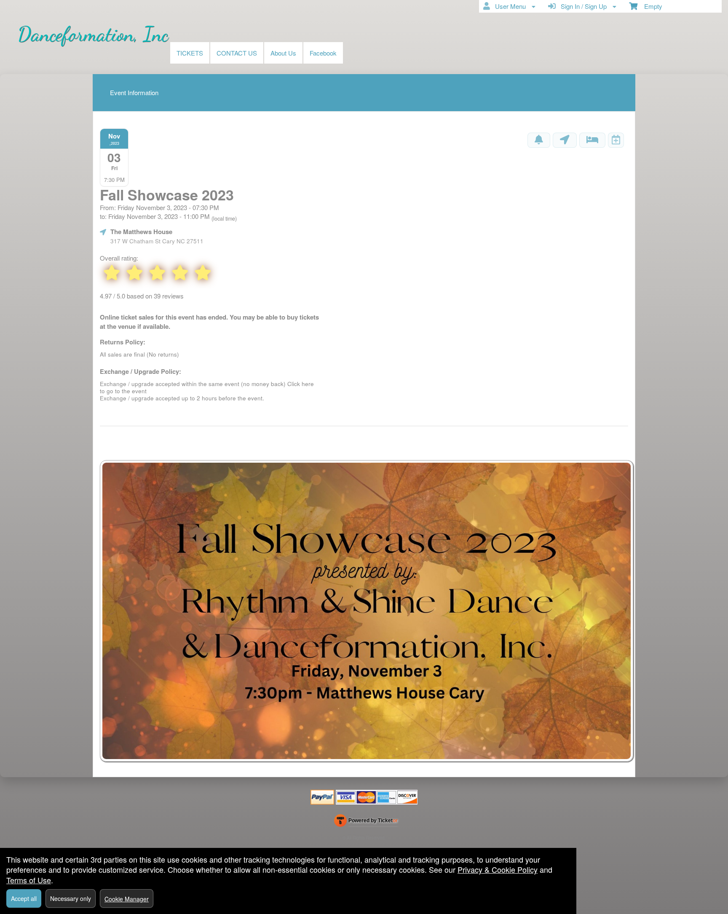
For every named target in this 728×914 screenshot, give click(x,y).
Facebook (323, 52)
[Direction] (565, 140)
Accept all (24, 898)
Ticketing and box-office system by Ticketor (366, 822)
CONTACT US (237, 52)
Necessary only (70, 898)
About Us (283, 52)
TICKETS (190, 52)
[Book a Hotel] (592, 140)
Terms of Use (28, 879)
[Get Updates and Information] (539, 140)
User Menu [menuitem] (508, 6)
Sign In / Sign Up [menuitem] (582, 6)
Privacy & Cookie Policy (498, 869)
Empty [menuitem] (649, 6)
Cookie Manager (126, 899)
